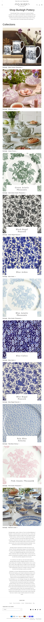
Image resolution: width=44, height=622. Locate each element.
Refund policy (22, 618)
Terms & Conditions (16, 603)
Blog (34, 603)
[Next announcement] (42, 1)
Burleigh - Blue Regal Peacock (11, 402)
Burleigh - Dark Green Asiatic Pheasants (14, 192)
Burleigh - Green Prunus (9, 151)
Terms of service (38, 619)
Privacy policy (27, 618)
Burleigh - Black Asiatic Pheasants (12, 67)
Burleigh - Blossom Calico (10, 109)
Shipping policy (32, 618)
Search (10, 603)
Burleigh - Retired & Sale (9, 527)
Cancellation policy (32, 619)
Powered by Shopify (16, 618)
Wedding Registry (28, 603)
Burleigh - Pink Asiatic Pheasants (12, 485)
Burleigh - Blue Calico (9, 360)
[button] (2, 5)
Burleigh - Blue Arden (8, 276)
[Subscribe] (21, 609)
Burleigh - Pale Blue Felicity (10, 443)
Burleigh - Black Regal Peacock (11, 234)
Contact (22, 603)
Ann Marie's (10, 618)
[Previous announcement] (2, 1)
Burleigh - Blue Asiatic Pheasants (12, 318)
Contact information (38, 618)
